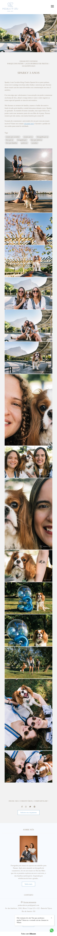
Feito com (28, 934)
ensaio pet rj (28, 137)
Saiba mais (28, 884)
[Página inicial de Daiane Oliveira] (10, 7)
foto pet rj (9, 140)
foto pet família (11, 143)
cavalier (34, 143)
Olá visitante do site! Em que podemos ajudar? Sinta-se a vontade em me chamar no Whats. (32, 920)
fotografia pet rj (42, 137)
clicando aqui (29, 123)
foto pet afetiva (36, 140)
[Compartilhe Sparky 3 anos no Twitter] (30, 807)
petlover (24, 143)
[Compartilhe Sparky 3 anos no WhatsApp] (26, 807)
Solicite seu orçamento (28, 813)
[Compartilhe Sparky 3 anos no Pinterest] (34, 807)
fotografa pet (22, 140)
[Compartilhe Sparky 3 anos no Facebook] (22, 807)
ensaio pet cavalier (12, 137)
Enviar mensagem (29, 902)
